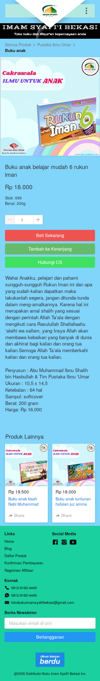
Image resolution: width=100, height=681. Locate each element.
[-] (55, 542)
